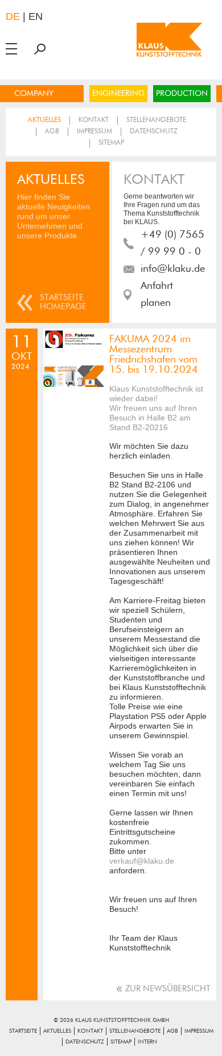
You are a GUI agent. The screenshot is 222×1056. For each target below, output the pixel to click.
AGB (52, 131)
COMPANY (34, 94)
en (35, 16)
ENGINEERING (118, 94)
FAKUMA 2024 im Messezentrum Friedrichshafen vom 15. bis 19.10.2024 (153, 354)
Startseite (23, 1031)
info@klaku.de (173, 269)
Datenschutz (154, 131)
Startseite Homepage (63, 302)
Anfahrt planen (157, 294)
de (13, 16)
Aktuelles (44, 120)
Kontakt (94, 120)
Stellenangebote (156, 120)
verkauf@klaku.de (141, 860)
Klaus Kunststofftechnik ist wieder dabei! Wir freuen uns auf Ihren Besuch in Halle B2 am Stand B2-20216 (156, 408)
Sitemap (111, 143)
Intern (147, 1042)
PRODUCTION (182, 94)
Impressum (94, 131)
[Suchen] (40, 48)
